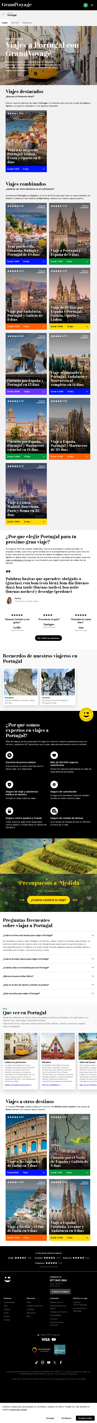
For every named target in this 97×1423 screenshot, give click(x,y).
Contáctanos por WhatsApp (80, 1309)
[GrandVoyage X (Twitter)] (54, 1362)
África (6, 1313)
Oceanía (7, 1320)
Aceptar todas (85, 1418)
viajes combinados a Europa (18, 560)
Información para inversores (57, 1323)
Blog (28, 1316)
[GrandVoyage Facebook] (60, 1362)
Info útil (15, 23)
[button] (92, 5)
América (7, 1309)
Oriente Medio (9, 1302)
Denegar (50, 1418)
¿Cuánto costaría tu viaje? (48, 900)
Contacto (53, 1319)
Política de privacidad (30, 1379)
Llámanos (80, 1303)
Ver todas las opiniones (48, 638)
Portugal (12, 15)
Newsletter (31, 1313)
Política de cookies (46, 1379)
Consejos (30, 1309)
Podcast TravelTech (35, 1306)
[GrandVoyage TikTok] (36, 1362)
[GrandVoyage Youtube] (48, 1362)
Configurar (66, 1418)
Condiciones (16, 1379)
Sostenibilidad (55, 1315)
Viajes (5, 23)
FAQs (29, 1302)
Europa (10, 13)
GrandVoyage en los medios (58, 1307)
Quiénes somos (56, 1302)
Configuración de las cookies (65, 1379)
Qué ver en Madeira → (51, 1085)
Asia (5, 1306)
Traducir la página (60, 1291)
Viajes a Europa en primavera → (18, 1085)
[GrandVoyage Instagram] (42, 1362)
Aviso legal (81, 1379)
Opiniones (27, 23)
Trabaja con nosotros (58, 1312)
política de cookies (18, 1409)
